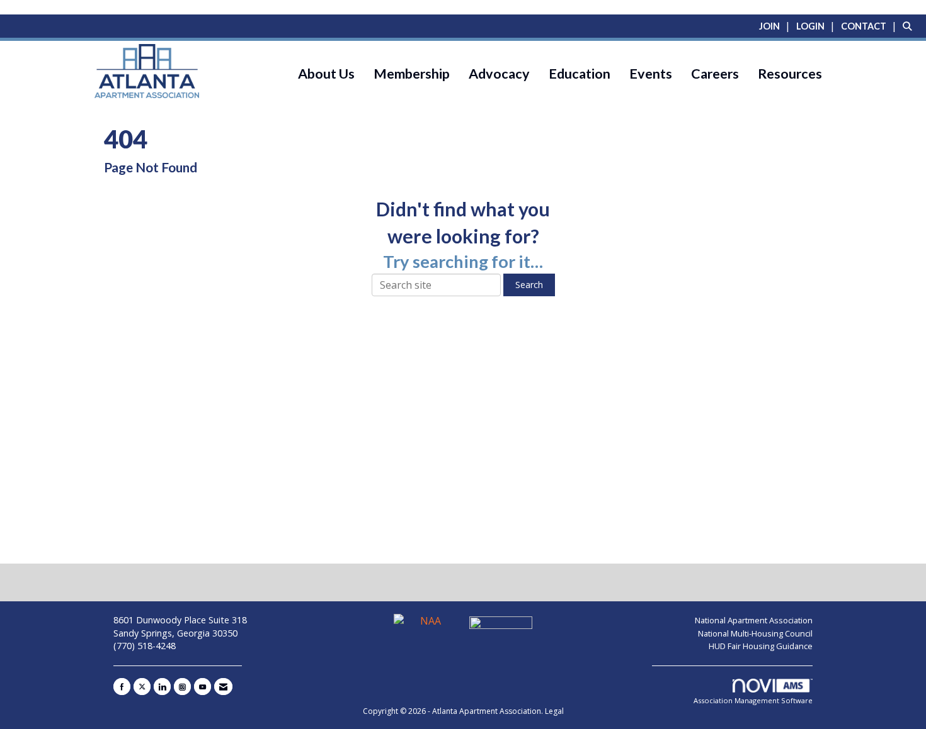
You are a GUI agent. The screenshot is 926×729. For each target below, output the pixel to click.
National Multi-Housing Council (755, 633)
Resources (790, 73)
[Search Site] (910, 26)
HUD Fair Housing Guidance (761, 646)
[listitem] (776, 26)
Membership (412, 73)
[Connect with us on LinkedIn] (162, 686)
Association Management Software (753, 700)
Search (529, 285)
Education (579, 73)
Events (650, 73)
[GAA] (500, 626)
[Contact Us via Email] (223, 686)
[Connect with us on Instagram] (182, 686)
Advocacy (499, 73)
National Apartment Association (754, 620)
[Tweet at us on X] (142, 686)
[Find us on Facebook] (121, 686)
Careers (715, 73)
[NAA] (426, 626)
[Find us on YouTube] (202, 686)
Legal (554, 711)
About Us (326, 73)
